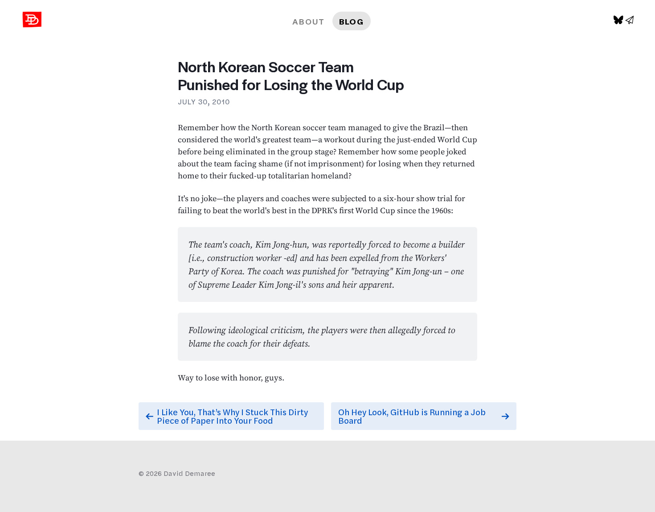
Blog (351, 21)
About (308, 21)
